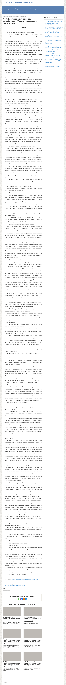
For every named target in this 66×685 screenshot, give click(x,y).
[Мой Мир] (26, 599)
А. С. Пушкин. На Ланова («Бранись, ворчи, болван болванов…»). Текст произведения (53, 61)
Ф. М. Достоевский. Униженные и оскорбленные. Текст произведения (11, 619)
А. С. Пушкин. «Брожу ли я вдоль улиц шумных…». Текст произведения (53, 42)
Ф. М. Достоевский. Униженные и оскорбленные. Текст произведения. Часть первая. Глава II (32, 619)
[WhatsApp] (18, 599)
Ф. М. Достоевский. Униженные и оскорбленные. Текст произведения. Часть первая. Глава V (11, 664)
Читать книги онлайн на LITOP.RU (18, 2)
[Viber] (20, 599)
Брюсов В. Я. (43, 8)
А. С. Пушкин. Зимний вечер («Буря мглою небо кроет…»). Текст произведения (53, 23)
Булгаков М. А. (52, 8)
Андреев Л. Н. (17, 8)
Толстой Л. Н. (8, 8)
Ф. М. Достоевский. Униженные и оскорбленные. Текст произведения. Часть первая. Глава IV (32, 641)
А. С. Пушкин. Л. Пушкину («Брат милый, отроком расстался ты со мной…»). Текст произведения (53, 55)
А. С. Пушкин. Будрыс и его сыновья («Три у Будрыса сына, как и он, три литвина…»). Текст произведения (54, 36)
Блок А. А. (35, 8)
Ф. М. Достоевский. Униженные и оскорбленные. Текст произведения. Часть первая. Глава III (11, 641)
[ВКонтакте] (22, 599)
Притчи (15, 12)
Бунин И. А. (8, 12)
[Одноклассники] (24, 599)
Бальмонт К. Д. (27, 8)
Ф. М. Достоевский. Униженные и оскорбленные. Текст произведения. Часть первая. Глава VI (32, 664)
